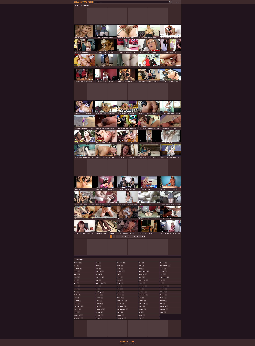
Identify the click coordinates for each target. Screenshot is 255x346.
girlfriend (99, 297)
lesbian (120, 292)
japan (120, 268)
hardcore (99, 315)
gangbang (99, 292)
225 (137, 236)
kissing (120, 280)
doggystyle (78, 315)
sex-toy (142, 315)
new (141, 262)
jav (119, 274)
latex (119, 286)
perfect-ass (143, 292)
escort (98, 265)
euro (98, 268)
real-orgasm (143, 303)
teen (162, 274)
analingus (77, 268)
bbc (76, 280)
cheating (77, 300)
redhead (142, 309)
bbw (76, 283)
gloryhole (99, 303)
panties (142, 283)
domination (78, 318)
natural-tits (121, 318)
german (99, 295)
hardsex (99, 318)
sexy (141, 318)
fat (98, 289)
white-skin (164, 309)
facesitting (99, 277)
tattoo (163, 271)
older (141, 277)
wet (162, 303)
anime (77, 271)
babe (76, 277)
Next (143, 236)
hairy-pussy (100, 309)
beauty (77, 289)
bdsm (77, 286)
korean (120, 283)
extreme (99, 274)
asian (77, 274)
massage (120, 297)
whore (163, 312)
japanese (120, 271)
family (98, 286)
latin (119, 289)
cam (76, 292)
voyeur (163, 297)
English (178, 2)
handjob (99, 312)
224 (134, 236)
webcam (163, 300)
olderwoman (143, 280)
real (141, 297)
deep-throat (78, 306)
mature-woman (122, 309)
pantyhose (142, 286)
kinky (119, 277)
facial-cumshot (101, 283)
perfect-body (143, 295)
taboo (163, 268)
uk (162, 283)
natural (120, 315)
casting (77, 295)
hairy (98, 306)
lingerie (120, 295)
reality (142, 306)
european (99, 271)
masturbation (122, 300)
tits (162, 280)
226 (140, 236)
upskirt (163, 289)
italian (120, 265)
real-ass (142, 300)
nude (141, 265)
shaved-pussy (165, 265)
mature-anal (121, 306)
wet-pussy (164, 306)
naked (120, 312)
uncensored (164, 286)
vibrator (163, 292)
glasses (99, 300)
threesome (164, 277)
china (76, 303)
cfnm (76, 297)
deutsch (77, 309)
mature (120, 303)
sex (141, 312)
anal (76, 265)
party (141, 289)
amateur (77, 262)
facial (98, 280)
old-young (143, 274)
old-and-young (144, 271)
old (141, 268)
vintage (163, 295)
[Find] (170, 2)
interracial (121, 262)
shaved (163, 262)
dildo (76, 312)
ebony (98, 262)
